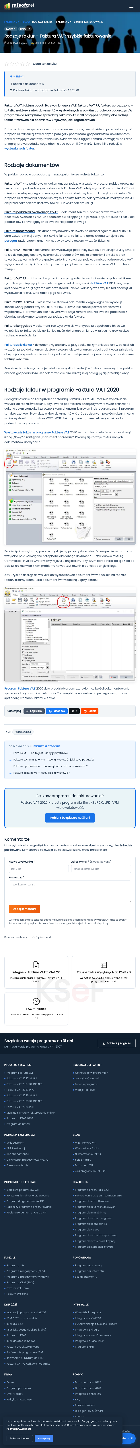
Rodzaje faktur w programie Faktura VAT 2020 (46, 90)
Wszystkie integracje (88, 1312)
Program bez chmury (88, 1265)
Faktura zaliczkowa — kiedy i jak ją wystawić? (41, 773)
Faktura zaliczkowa (18, 345)
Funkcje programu (86, 1084)
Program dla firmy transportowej (95, 1235)
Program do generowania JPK (25, 1201)
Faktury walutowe (18, 1288)
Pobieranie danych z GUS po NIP (26, 1212)
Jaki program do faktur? (90, 1171)
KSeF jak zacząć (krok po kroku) (26, 1329)
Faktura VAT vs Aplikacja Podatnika (28, 1363)
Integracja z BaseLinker (89, 1341)
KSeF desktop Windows (21, 1341)
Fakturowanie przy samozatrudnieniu (98, 1195)
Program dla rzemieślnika (91, 1224)
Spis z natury (83, 1160)
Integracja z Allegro (87, 1329)
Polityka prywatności (19, 1399)
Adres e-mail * (91, 861)
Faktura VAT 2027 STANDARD (24, 1084)
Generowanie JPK (17, 1165)
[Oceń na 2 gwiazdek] (12, 64)
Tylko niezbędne (19, 1438)
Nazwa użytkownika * (22, 861)
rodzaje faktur (23, 732)
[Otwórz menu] (132, 6)
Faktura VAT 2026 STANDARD (24, 1101)
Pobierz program (119, 1043)
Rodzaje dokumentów (28, 84)
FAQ (77, 1399)
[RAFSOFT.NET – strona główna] (19, 6)
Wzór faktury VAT (86, 1142)
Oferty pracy (15, 1394)
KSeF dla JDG (15, 1324)
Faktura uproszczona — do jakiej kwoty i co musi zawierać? (50, 766)
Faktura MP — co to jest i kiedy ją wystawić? (40, 753)
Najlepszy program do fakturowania (29, 1207)
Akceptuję (44, 1438)
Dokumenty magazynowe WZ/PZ (27, 1160)
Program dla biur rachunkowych (95, 1207)
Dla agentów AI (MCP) (89, 1411)
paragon (10, 241)
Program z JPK (15, 1265)
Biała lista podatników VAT (23, 1190)
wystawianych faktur (19, 148)
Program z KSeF (16, 1335)
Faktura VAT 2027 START (22, 1078)
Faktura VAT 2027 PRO (20, 1090)
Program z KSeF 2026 (20, 1118)
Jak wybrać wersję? (87, 1078)
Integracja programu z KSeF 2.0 (26, 1312)
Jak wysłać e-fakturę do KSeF (25, 1358)
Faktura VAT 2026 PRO (20, 1107)
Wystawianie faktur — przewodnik (28, 1195)
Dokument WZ (84, 1165)
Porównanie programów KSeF (25, 1352)
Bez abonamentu (18, 1154)
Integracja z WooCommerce (93, 1335)
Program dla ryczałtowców (92, 1201)
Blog (26, 22)
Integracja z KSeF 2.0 (88, 1318)
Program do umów (18, 1124)
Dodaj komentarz (24, 909)
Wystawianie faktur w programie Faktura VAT (36, 432)
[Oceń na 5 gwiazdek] (27, 64)
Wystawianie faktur (87, 1148)
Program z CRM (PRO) (20, 1282)
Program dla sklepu (87, 1229)
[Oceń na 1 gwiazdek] (6, 64)
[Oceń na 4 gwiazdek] (22, 64)
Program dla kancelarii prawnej (94, 1247)
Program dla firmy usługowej (93, 1218)
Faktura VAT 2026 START (22, 1095)
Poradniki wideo (85, 1405)
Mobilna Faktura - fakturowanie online (31, 1112)
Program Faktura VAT (20, 688)
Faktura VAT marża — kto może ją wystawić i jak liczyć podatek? (53, 759)
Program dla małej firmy (90, 1212)
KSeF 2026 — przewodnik (22, 1318)
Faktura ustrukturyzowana (23, 1346)
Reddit (92, 711)
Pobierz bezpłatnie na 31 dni (70, 818)
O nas (10, 1382)
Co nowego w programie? (91, 1073)
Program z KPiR (84, 1346)
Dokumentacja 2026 (88, 1388)
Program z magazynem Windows (28, 1277)
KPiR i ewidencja (16, 1148)
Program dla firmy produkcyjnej (95, 1241)
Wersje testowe (85, 1090)
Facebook (59, 711)
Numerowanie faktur (88, 1154)
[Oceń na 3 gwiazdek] (17, 64)
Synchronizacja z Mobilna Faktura (96, 1324)
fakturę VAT (99, 283)
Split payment (15, 1142)
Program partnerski (19, 1388)
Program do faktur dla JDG (92, 1190)
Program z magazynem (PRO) (26, 1271)
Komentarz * (16, 877)
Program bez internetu (89, 1271)
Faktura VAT (12, 22)
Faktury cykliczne (17, 1294)
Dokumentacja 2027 (88, 1382)
